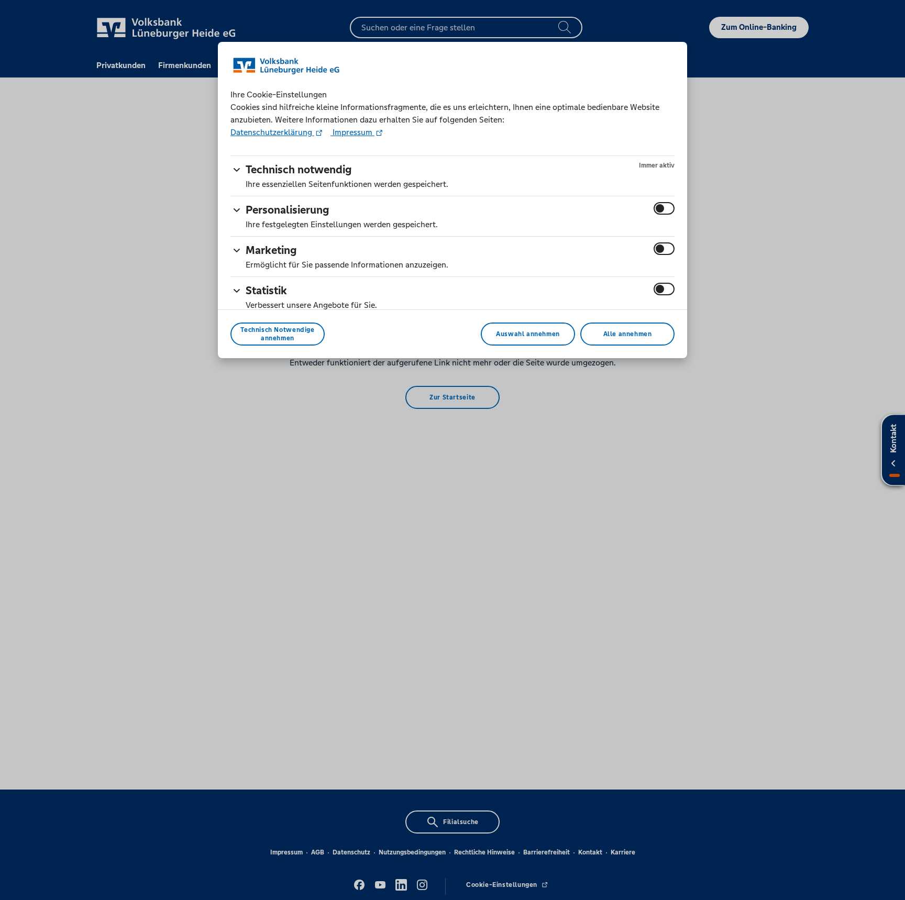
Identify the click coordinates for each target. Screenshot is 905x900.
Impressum (352, 132)
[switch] (664, 208)
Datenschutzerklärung (272, 132)
